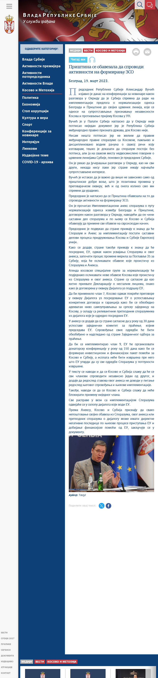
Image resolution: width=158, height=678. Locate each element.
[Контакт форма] (150, 5)
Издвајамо (7, 662)
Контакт (5, 673)
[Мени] (9, 6)
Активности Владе (37, 83)
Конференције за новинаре (36, 133)
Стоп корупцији (35, 111)
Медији (75, 50)
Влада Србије (33, 59)
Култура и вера (35, 118)
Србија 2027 (7, 638)
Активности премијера (41, 66)
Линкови (29, 149)
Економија (31, 104)
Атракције (6, 667)
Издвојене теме (35, 155)
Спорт (27, 124)
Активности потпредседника (36, 75)
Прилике (6, 644)
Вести (4, 633)
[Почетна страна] (9, 24)
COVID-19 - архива (37, 162)
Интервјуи (30, 142)
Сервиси (6, 650)
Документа (7, 656)
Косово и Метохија (38, 90)
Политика (30, 98)
